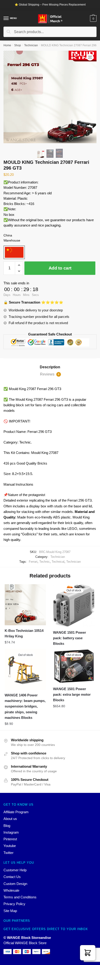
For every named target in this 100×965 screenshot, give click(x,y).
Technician (31, 45)
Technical (58, 561)
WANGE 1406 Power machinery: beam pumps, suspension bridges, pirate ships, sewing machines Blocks (25, 706)
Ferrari (33, 561)
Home (7, 45)
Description (50, 367)
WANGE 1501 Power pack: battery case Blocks (69, 638)
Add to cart (60, 268)
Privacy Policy (14, 904)
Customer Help (15, 870)
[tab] (50, 367)
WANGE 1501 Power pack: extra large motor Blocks (72, 694)
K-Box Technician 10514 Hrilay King (24, 633)
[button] (87, 952)
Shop (17, 45)
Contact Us (12, 877)
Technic (44, 561)
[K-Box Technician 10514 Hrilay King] (25, 604)
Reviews (49, 374)
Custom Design (15, 884)
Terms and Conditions (20, 897)
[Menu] (6, 18)
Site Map (10, 911)
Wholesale (11, 890)
